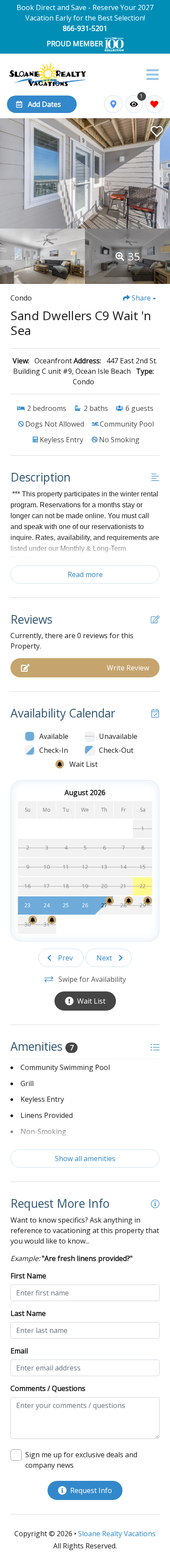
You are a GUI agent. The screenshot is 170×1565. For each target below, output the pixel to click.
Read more (85, 574)
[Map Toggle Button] (113, 104)
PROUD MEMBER (76, 43)
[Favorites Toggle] (154, 104)
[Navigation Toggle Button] (152, 74)
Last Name (28, 1313)
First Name (28, 1276)
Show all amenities (85, 1158)
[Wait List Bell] (109, 900)
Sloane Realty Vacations (117, 1533)
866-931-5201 (85, 28)
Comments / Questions (47, 1388)
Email (19, 1351)
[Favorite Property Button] (156, 128)
